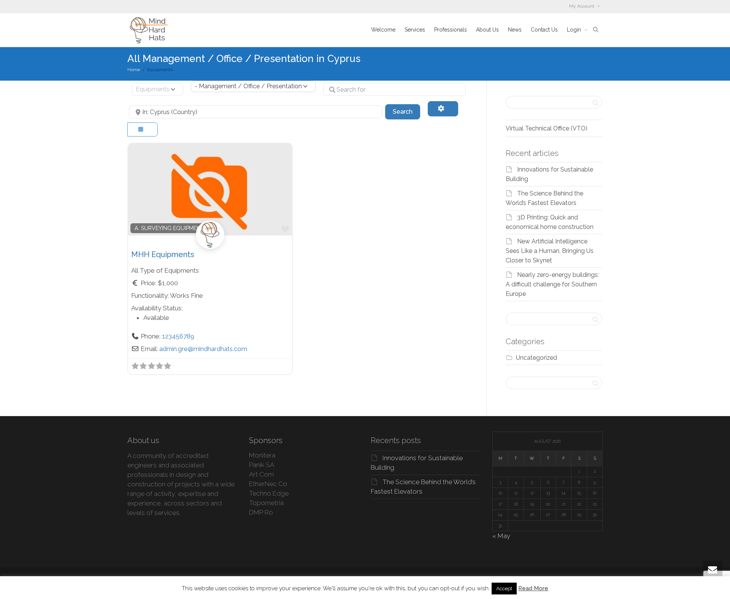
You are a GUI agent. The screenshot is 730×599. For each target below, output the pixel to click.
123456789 (178, 336)
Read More (533, 588)
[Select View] (142, 129)
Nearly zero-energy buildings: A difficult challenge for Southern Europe (552, 284)
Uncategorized (536, 357)
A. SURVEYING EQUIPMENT (169, 228)
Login (574, 30)
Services (415, 30)
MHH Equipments (162, 254)
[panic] (210, 243)
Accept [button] (504, 588)
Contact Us (544, 30)
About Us (487, 30)
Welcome (383, 30)
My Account (582, 6)
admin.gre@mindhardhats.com (203, 349)
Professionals (450, 30)
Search (406, 111)
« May (501, 536)
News (515, 30)
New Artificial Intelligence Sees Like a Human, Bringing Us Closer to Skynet (550, 251)
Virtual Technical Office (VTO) (546, 128)
